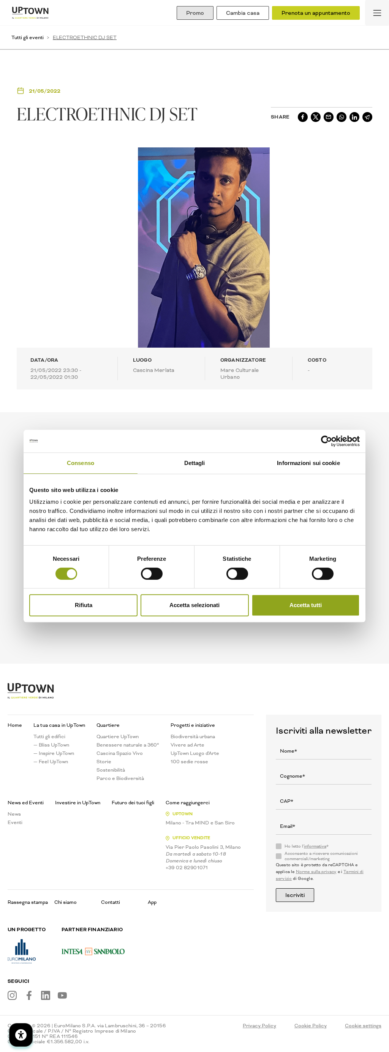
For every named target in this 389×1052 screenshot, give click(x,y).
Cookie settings (363, 1025)
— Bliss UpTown (51, 745)
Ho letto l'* (307, 846)
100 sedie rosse (189, 761)
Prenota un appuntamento (315, 13)
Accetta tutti (305, 605)
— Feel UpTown (50, 761)
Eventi (15, 822)
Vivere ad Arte (187, 745)
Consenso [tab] (80, 463)
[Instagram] (12, 995)
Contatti (110, 902)
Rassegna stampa (28, 902)
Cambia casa (242, 13)
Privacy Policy (259, 1025)
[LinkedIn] (45, 995)
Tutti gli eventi (27, 37)
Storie (103, 761)
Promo (195, 13)
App (152, 902)
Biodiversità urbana (193, 736)
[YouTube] (62, 995)
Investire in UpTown (77, 802)
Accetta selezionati (194, 605)
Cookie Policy (310, 1025)
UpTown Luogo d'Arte (195, 753)
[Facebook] (28, 995)
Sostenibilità (110, 770)
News (14, 814)
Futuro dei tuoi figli (133, 802)
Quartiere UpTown (117, 736)
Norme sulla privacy (316, 872)
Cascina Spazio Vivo (119, 753)
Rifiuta (83, 605)
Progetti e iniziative (193, 725)
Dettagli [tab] (194, 463)
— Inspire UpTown (53, 753)
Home (15, 725)
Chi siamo (65, 902)
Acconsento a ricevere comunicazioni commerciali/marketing (321, 856)
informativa (315, 846)
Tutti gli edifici (49, 736)
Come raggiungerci (188, 802)
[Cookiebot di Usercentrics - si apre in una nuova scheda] (326, 441)
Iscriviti (295, 895)
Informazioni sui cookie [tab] (308, 463)
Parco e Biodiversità (120, 778)
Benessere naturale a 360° (127, 745)
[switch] (152, 574)
